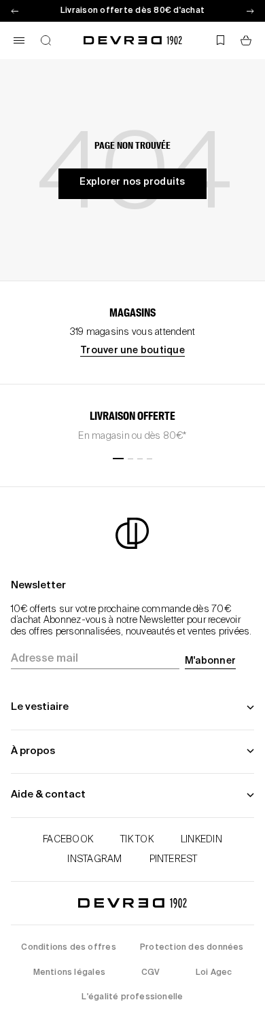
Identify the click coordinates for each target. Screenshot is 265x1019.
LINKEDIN (201, 839)
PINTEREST (173, 859)
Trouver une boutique (132, 350)
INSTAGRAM (94, 859)
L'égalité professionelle (132, 997)
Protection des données (192, 948)
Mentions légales (69, 973)
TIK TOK (137, 839)
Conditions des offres (68, 948)
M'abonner (210, 661)
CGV (150, 973)
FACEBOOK (68, 839)
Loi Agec (214, 973)
